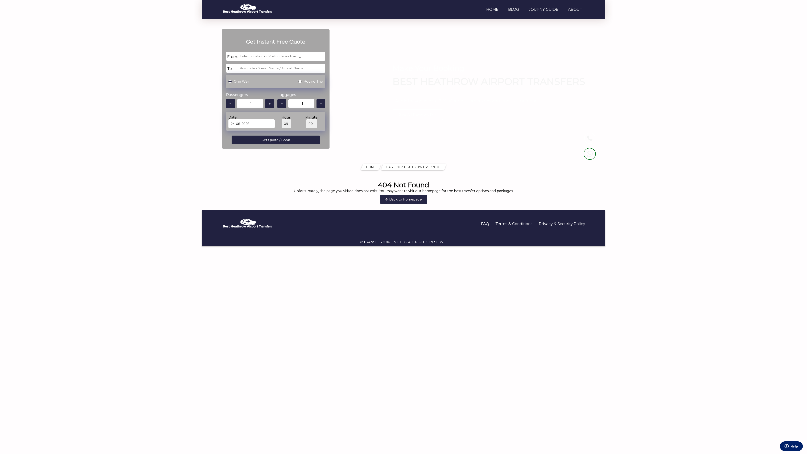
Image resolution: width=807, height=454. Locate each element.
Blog (513, 9)
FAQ (485, 224)
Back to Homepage (405, 199)
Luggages (286, 94)
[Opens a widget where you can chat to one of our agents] (791, 446)
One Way (241, 81)
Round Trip (313, 81)
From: (232, 56)
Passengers (237, 94)
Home (492, 9)
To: (229, 68)
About (575, 9)
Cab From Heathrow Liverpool (413, 167)
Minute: (311, 117)
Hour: (286, 117)
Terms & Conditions (514, 224)
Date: (232, 117)
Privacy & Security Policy (562, 224)
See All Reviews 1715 (418, 114)
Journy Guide (543, 9)
